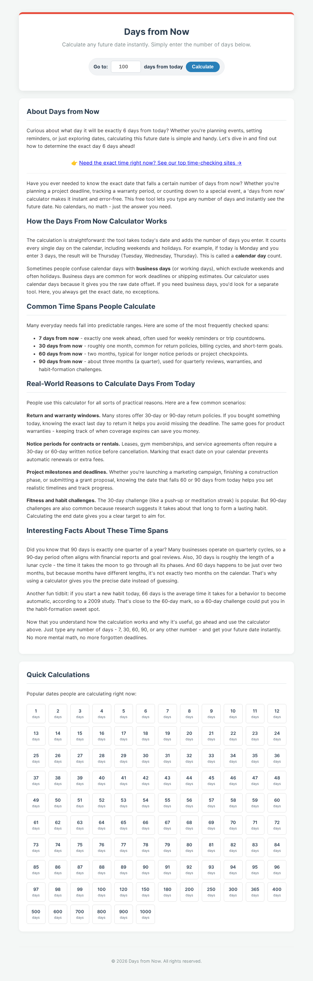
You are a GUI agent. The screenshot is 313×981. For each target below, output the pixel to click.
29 (123, 758)
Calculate (203, 66)
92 (189, 869)
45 (211, 780)
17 (123, 736)
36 (277, 758)
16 (101, 736)
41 (123, 780)
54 (145, 802)
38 (58, 780)
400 (277, 892)
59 (255, 802)
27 (80, 758)
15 (80, 736)
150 (145, 892)
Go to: (101, 67)
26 (58, 758)
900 (123, 914)
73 (36, 847)
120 (123, 892)
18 (145, 736)
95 (255, 869)
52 (101, 802)
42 (145, 780)
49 (36, 802)
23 (255, 736)
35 (255, 758)
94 (233, 869)
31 (167, 758)
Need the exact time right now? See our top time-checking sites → (160, 163)
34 (233, 758)
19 (167, 736)
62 (58, 825)
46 (233, 780)
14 (58, 736)
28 (101, 758)
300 (233, 892)
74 (58, 847)
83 (255, 847)
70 (233, 825)
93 (211, 869)
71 (255, 825)
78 (145, 847)
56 (189, 802)
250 (211, 892)
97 (36, 892)
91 (167, 869)
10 (233, 713)
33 (211, 758)
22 (233, 736)
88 (101, 869)
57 (211, 802)
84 (277, 847)
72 (277, 825)
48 (277, 780)
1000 (145, 914)
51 (80, 802)
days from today (163, 67)
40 (101, 780)
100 (102, 892)
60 (277, 802)
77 (123, 847)
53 (123, 802)
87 (80, 869)
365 (255, 892)
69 (211, 825)
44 (189, 780)
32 (189, 758)
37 (36, 780)
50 (58, 802)
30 (145, 758)
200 (189, 892)
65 (123, 825)
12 (277, 713)
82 (233, 847)
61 (36, 825)
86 (58, 869)
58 (233, 802)
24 (277, 736)
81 (211, 847)
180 (167, 892)
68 (189, 825)
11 (255, 713)
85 (36, 869)
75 (80, 847)
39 (80, 780)
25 (36, 758)
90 (145, 869)
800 (101, 914)
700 (79, 914)
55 (167, 802)
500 (35, 914)
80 (189, 847)
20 (189, 736)
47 (255, 780)
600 (57, 914)
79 (167, 847)
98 (58, 892)
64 (101, 825)
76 (101, 847)
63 (80, 825)
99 (80, 892)
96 (277, 869)
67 (167, 825)
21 (211, 736)
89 (123, 869)
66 (145, 825)
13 (36, 736)
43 (167, 780)
